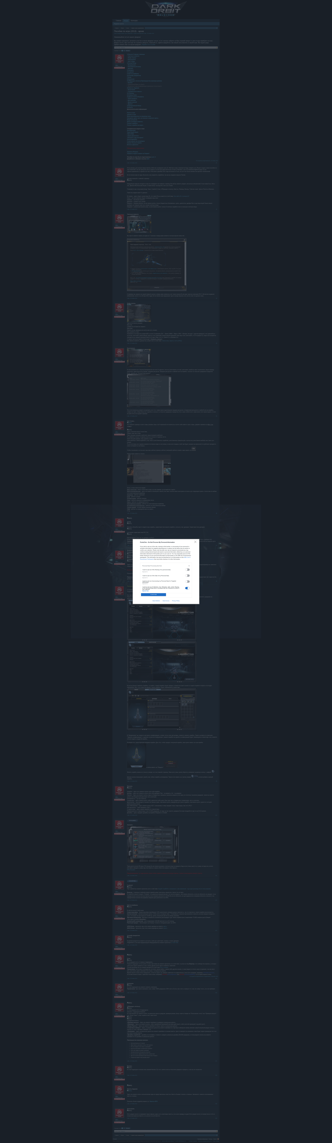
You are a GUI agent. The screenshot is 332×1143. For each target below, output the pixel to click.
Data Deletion (156, 600)
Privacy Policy (176, 600)
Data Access (166, 600)
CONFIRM (153, 594)
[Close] (196, 542)
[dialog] (166, 571)
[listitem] (166, 566)
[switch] (187, 569)
